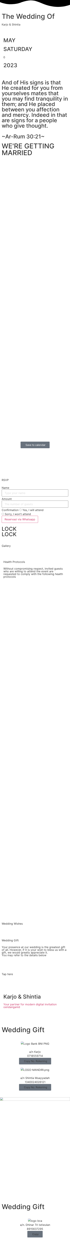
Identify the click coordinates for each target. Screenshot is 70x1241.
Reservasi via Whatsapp (20, 519)
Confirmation (10, 510)
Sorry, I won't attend (17, 514)
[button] (35, 1061)
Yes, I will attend (32, 510)
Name (5, 487)
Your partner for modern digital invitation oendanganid (30, 1006)
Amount (7, 499)
